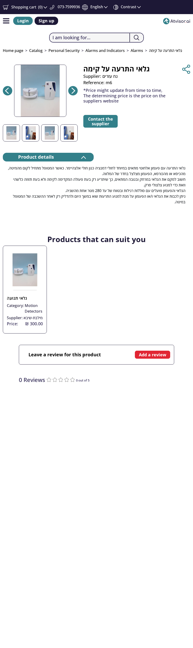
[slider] (61, 379)
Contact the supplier (100, 121)
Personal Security (64, 50)
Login (23, 21)
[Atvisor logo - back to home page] (176, 21)
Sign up (46, 21)
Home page (13, 50)
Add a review (152, 354)
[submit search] (136, 37)
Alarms (137, 50)
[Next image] (73, 90)
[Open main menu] (6, 21)
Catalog (36, 50)
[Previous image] (7, 90)
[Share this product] (186, 69)
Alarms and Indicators (105, 50)
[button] (25, 7)
